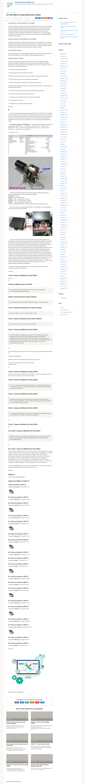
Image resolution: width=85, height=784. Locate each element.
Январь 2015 (63, 217)
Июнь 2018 (63, 141)
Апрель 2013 (63, 256)
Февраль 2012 (64, 278)
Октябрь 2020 (63, 95)
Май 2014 (62, 234)
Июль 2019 (63, 122)
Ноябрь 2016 (63, 181)
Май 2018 (62, 144)
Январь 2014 (63, 244)
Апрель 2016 (63, 188)
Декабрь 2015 (63, 198)
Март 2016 (63, 190)
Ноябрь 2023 (63, 63)
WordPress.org (63, 314)
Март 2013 (63, 259)
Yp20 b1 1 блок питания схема (40, 744)
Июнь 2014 (63, 232)
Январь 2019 (63, 127)
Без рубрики (19, 17)
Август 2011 (63, 286)
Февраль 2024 (64, 58)
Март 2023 (63, 73)
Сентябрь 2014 (64, 227)
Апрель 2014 (63, 237)
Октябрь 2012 (63, 266)
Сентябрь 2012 (64, 269)
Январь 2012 (63, 281)
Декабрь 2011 (63, 283)
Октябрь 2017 (63, 161)
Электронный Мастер (24, 2)
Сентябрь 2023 (64, 66)
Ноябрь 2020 (63, 93)
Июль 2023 (63, 68)
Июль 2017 (63, 168)
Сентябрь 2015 (64, 205)
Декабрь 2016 (63, 178)
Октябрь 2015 (63, 203)
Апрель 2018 (63, 146)
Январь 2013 (63, 264)
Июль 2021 (63, 90)
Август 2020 (63, 100)
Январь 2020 (63, 112)
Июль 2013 (63, 249)
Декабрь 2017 (63, 156)
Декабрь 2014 (63, 220)
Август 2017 (63, 166)
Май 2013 (62, 254)
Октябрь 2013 (63, 247)
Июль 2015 (63, 207)
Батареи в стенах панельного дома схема (17, 765)
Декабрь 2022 (63, 78)
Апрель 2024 (63, 53)
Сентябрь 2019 (64, 117)
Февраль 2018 (64, 151)
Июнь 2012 (63, 271)
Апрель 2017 (63, 176)
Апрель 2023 (63, 71)
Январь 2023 (63, 75)
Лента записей (64, 309)
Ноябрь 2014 (63, 222)
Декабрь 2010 (63, 288)
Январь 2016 (63, 195)
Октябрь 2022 (63, 80)
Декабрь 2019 (63, 115)
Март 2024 (63, 56)
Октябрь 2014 (63, 225)
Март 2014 (63, 239)
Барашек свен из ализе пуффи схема (40, 722)
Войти (61, 307)
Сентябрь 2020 (64, 97)
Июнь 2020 (63, 105)
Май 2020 (62, 107)
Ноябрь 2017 (63, 159)
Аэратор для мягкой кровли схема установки (17, 744)
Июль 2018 (63, 139)
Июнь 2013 (63, 251)
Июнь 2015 (63, 210)
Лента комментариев (65, 312)
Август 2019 (63, 119)
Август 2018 (63, 137)
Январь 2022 (63, 88)
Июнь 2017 (63, 171)
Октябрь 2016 (63, 183)
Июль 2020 (63, 102)
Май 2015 (62, 212)
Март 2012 (63, 276)
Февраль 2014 (64, 242)
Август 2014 (63, 229)
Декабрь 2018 (63, 129)
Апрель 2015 (63, 215)
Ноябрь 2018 (63, 132)
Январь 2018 (63, 154)
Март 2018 (63, 149)
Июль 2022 (63, 85)
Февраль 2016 (64, 193)
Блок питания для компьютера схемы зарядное (15, 722)
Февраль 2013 (64, 261)
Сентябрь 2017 (64, 163)
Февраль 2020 (64, 110)
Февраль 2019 (64, 124)
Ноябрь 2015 (63, 200)
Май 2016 (62, 185)
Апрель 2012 (63, 273)
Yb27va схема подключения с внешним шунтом (40, 765)
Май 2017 (62, 173)
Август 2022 (63, 83)
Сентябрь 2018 (64, 134)
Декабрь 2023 (63, 61)
